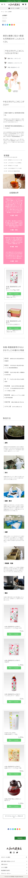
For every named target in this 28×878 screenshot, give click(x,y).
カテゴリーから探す (14, 8)
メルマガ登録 (4, 867)
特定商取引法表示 (5, 870)
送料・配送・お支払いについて (8, 861)
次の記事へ (20, 838)
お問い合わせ (4, 864)
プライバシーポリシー (6, 873)
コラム (4, 20)
